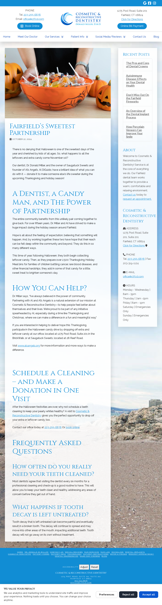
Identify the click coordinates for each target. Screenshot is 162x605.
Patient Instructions (96, 554)
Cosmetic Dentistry (19, 554)
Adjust (84, 567)
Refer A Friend (118, 554)
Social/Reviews (74, 552)
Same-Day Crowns (90, 556)
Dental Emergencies (66, 556)
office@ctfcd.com (33, 19)
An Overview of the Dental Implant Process (137, 114)
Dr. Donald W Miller (36, 552)
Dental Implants (135, 552)
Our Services (91, 552)
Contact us (129, 194)
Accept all (148, 594)
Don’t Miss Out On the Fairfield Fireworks (137, 98)
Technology (74, 554)
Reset (94, 567)
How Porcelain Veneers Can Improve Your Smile (135, 131)
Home (20, 552)
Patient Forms (41, 554)
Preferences (106, 594)
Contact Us (56, 552)
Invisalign (117, 552)
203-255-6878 (32, 14)
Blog (104, 556)
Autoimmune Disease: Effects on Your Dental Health (136, 80)
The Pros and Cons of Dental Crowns (137, 64)
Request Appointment (141, 554)
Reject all (128, 594)
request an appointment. (137, 198)
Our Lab (105, 552)
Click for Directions (132, 19)
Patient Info (58, 554)
